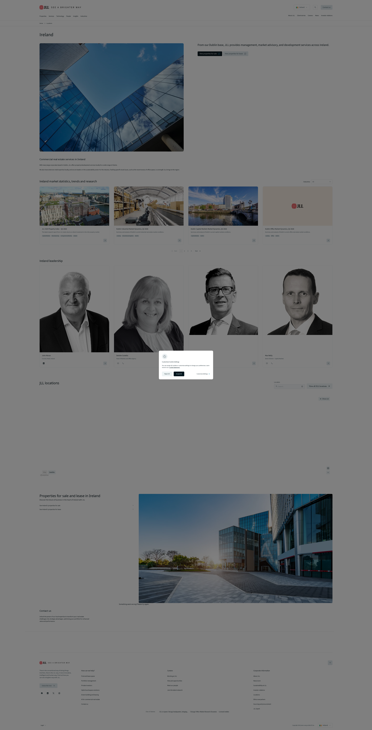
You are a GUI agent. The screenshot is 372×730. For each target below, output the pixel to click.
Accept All (179, 374)
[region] (186, 365)
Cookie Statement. (174, 367)
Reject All (167, 374)
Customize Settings (203, 374)
